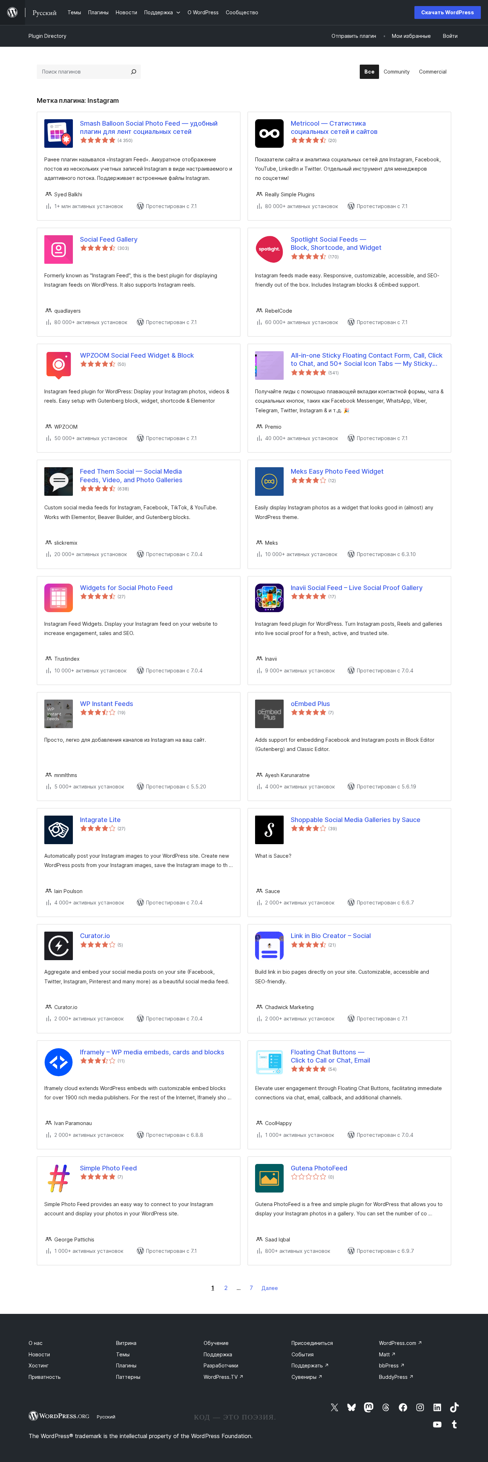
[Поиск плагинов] (133, 72)
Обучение (216, 1343)
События (303, 1354)
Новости (39, 1354)
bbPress (392, 1365)
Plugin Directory (47, 36)
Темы (123, 1354)
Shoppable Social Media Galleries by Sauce (355, 819)
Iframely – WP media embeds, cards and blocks (152, 1052)
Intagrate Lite (100, 819)
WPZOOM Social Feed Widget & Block (137, 355)
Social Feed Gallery (109, 239)
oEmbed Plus (310, 703)
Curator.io (95, 935)
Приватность (45, 1377)
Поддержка (218, 1354)
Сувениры (307, 1377)
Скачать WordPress (447, 12)
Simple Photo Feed (108, 1168)
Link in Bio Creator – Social (331, 935)
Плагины (126, 1365)
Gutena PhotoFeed (319, 1168)
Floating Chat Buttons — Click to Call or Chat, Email (330, 1056)
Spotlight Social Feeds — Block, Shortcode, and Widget (336, 243)
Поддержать (310, 1365)
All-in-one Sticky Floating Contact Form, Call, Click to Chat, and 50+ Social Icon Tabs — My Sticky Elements (367, 360)
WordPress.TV (224, 1377)
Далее (270, 1288)
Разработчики (221, 1365)
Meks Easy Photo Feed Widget (337, 471)
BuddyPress (396, 1377)
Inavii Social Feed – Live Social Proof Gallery (357, 587)
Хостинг (39, 1365)
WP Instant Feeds (106, 703)
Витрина (126, 1343)
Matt (387, 1354)
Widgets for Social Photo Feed (126, 587)
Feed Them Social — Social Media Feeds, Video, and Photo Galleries (131, 475)
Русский (106, 1417)
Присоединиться (312, 1343)
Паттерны (128, 1377)
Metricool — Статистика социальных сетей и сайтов (334, 127)
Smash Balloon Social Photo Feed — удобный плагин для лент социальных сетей (149, 127)
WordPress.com (400, 1343)
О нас (36, 1343)
